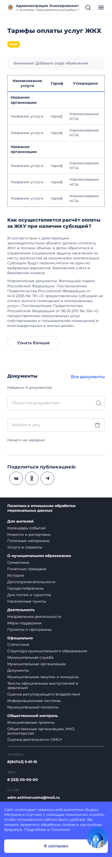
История (15, 575)
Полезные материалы (28, 540)
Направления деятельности (34, 616)
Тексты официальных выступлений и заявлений (42, 685)
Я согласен (56, 846)
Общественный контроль (32, 716)
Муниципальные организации (36, 664)
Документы (18, 670)
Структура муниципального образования (47, 651)
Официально (20, 638)
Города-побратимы (25, 588)
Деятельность (21, 610)
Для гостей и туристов (29, 594)
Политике (60, 829)
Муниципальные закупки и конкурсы (43, 677)
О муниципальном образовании (39, 556)
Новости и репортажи (29, 534)
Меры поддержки (24, 623)
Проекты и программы (29, 629)
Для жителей (20, 521)
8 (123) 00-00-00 (22, 780)
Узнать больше (33, 342)
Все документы (88, 376)
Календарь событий (26, 528)
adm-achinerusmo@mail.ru (33, 797)
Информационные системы (34, 700)
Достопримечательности (31, 582)
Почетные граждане (26, 569)
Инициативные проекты (30, 722)
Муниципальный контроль (33, 707)
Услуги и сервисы (24, 547)
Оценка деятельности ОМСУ (34, 739)
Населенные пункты (26, 601)
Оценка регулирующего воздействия (43, 694)
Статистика (18, 644)
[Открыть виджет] (97, 837)
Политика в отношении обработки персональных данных (41, 508)
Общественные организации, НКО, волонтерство (41, 731)
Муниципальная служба (30, 657)
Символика (18, 562)
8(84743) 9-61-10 (22, 762)
